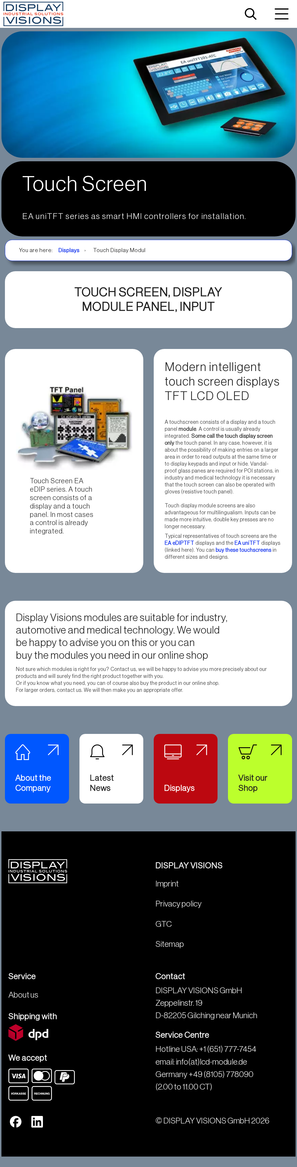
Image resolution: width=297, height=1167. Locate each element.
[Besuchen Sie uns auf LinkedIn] (37, 1121)
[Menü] (281, 14)
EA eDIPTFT (179, 543)
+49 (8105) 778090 (221, 1074)
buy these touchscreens (243, 550)
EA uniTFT (247, 543)
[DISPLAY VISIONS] (33, 14)
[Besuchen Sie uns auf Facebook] (15, 1121)
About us (23, 995)
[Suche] (250, 14)
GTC (163, 924)
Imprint (167, 884)
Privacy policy (178, 904)
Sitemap (169, 944)
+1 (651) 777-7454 (227, 1049)
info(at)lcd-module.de (211, 1062)
